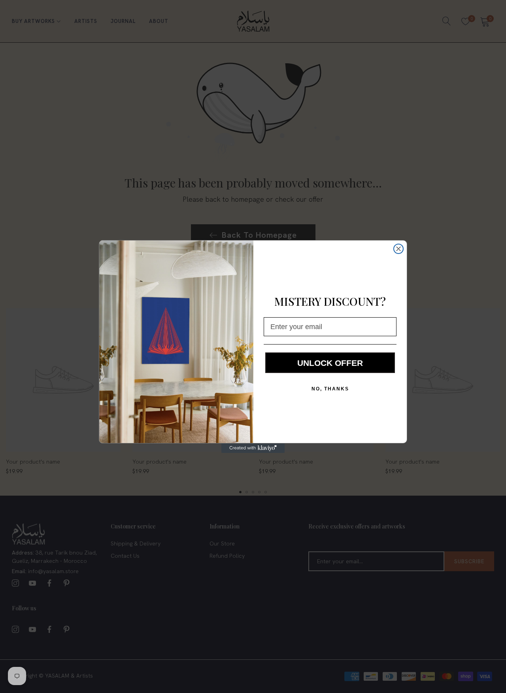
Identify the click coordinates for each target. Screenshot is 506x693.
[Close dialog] (398, 249)
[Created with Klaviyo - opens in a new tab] (253, 448)
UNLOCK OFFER (330, 362)
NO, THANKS (330, 389)
